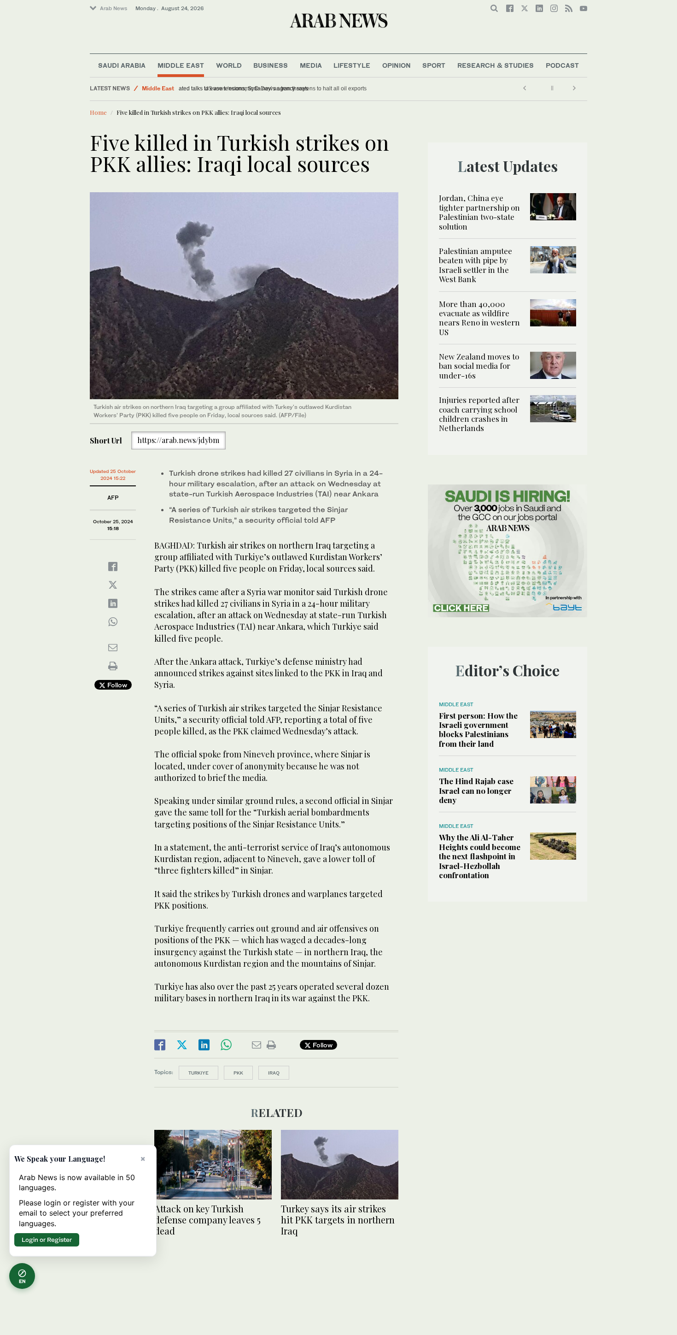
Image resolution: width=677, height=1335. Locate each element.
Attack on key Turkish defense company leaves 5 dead (207, 1219)
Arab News (113, 8)
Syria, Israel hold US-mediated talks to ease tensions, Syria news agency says (280, 88)
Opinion (396, 65)
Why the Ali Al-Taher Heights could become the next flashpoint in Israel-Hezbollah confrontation (479, 856)
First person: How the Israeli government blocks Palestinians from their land (478, 729)
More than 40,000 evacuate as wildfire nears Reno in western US (479, 318)
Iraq (274, 1072)
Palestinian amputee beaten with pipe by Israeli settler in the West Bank (475, 265)
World (229, 65)
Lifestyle (351, 65)
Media (311, 65)
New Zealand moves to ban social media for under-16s (479, 365)
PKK (238, 1072)
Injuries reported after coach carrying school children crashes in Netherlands (479, 414)
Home (98, 112)
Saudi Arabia (122, 65)
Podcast (562, 65)
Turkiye (198, 1072)
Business (270, 65)
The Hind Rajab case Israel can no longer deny (476, 790)
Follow (116, 685)
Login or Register (47, 1239)
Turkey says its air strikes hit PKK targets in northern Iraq (338, 1219)
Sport (433, 65)
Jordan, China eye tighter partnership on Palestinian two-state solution (479, 212)
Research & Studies (495, 65)
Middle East (181, 65)
